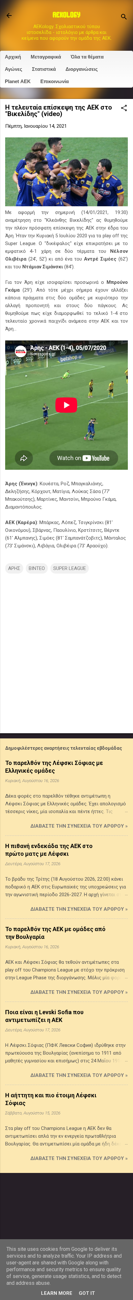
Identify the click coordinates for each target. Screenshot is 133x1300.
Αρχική (13, 56)
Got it (87, 1293)
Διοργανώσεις (82, 69)
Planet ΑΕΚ (18, 81)
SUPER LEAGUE (69, 568)
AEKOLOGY (66, 15)
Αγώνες (13, 69)
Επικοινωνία (54, 81)
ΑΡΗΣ (14, 568)
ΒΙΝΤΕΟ (37, 568)
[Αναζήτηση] (124, 17)
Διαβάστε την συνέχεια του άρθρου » (79, 826)
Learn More (56, 1293)
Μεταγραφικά (46, 56)
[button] (124, 108)
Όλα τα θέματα (87, 56)
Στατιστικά (44, 69)
